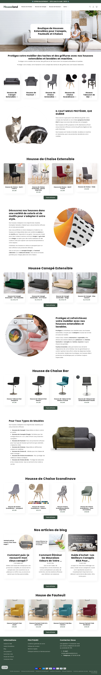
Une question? (8, 651)
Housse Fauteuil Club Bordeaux (86, 624)
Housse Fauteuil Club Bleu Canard (63, 624)
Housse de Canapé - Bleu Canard (86, 297)
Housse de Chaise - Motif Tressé (62, 187)
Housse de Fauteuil (31, 94)
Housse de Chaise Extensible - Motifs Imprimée (38, 188)
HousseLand (17, 671)
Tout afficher (50, 197)
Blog (5, 649)
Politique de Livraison (33, 646)
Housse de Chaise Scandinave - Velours (38, 507)
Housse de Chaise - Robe (86, 187)
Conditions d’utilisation (55, 671)
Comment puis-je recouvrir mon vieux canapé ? (18, 558)
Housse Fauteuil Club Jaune (14, 624)
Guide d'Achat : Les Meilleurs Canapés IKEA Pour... (82, 558)
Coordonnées (94, 672)
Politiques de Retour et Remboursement (39, 651)
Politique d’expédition (67, 671)
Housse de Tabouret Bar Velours (38, 399)
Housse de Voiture (9, 656)
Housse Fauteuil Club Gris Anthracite (38, 624)
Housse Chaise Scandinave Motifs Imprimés (62, 508)
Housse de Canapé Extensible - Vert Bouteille (14, 297)
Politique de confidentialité (42, 671)
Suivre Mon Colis (8, 654)
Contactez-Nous (8, 659)
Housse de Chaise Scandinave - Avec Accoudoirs (86, 508)
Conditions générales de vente (36, 643)
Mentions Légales (32, 649)
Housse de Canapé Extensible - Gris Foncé (38, 297)
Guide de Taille (8, 643)
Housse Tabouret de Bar (89, 95)
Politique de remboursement (27, 671)
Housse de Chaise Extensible (50, 95)
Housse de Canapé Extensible (11, 95)
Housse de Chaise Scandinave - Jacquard (14, 507)
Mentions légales (93, 671)
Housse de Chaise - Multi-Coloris (14, 187)
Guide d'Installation (9, 646)
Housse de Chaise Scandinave (69, 95)
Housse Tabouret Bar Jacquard (14, 399)
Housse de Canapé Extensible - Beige (62, 297)
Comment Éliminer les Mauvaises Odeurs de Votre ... (50, 558)
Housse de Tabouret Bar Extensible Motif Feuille (86, 399)
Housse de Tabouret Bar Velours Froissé (62, 399)
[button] (27, 6)
